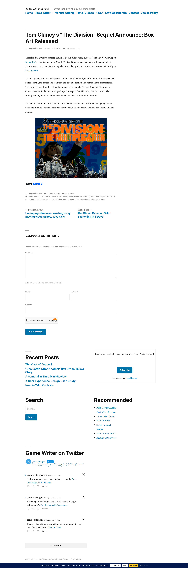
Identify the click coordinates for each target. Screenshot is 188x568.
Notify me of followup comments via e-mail (44, 283)
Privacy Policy (76, 559)
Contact (133, 12)
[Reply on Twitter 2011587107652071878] (28, 487)
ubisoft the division (82, 199)
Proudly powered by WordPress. (55, 559)
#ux (74, 479)
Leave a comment (73, 48)
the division (84, 196)
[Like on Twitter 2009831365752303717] (38, 509)
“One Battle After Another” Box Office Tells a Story (54, 370)
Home (29, 12)
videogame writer (98, 199)
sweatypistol (73, 196)
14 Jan (58, 475)
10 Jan (58, 498)
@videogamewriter (49, 475)
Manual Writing (64, 12)
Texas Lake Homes (105, 416)
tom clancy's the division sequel (38, 199)
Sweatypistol (31, 70)
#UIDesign (32, 482)
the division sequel (97, 196)
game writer (70, 193)
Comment (29, 253)
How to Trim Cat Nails (39, 385)
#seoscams (62, 504)
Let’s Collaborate (116, 12)
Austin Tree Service (105, 412)
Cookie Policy (149, 12)
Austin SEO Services (106, 437)
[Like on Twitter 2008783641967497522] (38, 531)
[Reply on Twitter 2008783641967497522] (28, 531)
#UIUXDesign (45, 482)
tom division (57, 199)
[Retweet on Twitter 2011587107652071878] (33, 487)
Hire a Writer (42, 12)
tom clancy (110, 196)
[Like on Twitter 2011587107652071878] (38, 487)
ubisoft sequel (68, 199)
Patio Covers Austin (106, 407)
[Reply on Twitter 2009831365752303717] (28, 509)
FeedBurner (131, 377)
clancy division (34, 196)
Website (28, 305)
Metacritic (30, 62)
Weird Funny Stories (106, 433)
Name (28, 292)
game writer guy (35, 474)
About (99, 12)
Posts (79, 12)
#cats (58, 527)
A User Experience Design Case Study (50, 381)
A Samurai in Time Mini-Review (46, 376)
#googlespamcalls (48, 504)
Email (75, 292)
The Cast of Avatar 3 (38, 364)
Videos (89, 12)
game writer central (37, 8)
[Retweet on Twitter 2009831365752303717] (33, 509)
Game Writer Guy (35, 48)
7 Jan (58, 520)
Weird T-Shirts (103, 420)
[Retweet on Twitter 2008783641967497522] (33, 531)
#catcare (51, 527)
